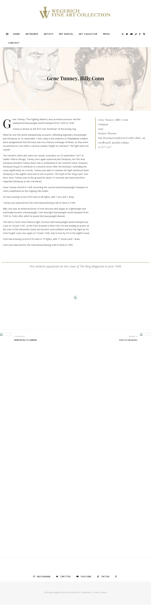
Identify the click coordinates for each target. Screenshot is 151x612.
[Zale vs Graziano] (145, 444)
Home (16, 34)
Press (106, 34)
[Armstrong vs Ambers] (5, 444)
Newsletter (87, 592)
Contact (14, 42)
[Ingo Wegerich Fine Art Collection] (75, 15)
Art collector (88, 34)
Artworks (32, 34)
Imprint (104, 592)
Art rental (66, 34)
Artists (48, 34)
